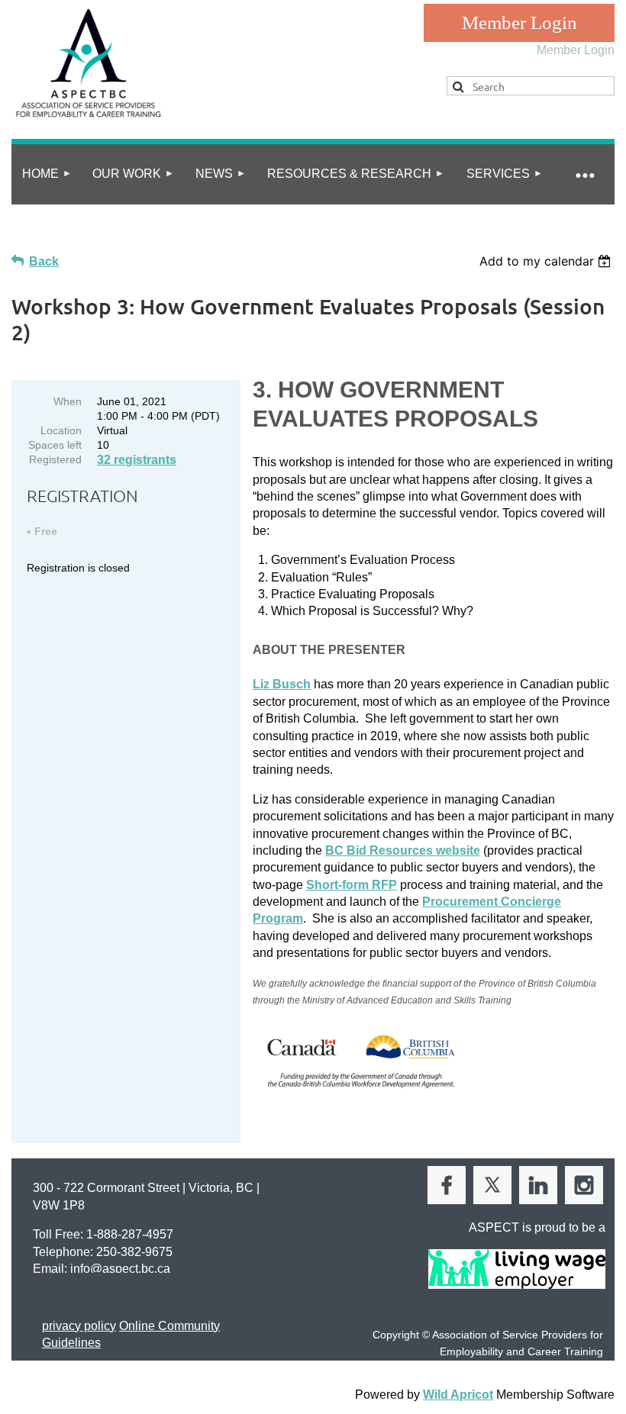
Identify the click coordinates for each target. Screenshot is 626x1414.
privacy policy (79, 1325)
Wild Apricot (458, 1394)
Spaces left (55, 445)
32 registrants (136, 459)
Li (282, 684)
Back (44, 261)
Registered (55, 459)
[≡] (584, 174)
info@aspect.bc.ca (120, 1268)
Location (61, 430)
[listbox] (547, 261)
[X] (492, 1185)
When (67, 401)
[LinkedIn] (538, 1185)
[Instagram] (584, 1185)
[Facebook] (447, 1185)
